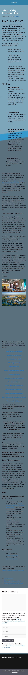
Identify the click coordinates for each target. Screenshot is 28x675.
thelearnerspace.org (12, 555)
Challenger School (14, 363)
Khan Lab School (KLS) (14, 359)
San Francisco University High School (14, 397)
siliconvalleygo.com (12, 559)
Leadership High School (14, 355)
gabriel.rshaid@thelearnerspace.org (13, 570)
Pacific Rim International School (14, 370)
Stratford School (14, 366)
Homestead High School (14, 401)
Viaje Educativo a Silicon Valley (13, 583)
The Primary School (14, 382)
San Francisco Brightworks (14, 351)
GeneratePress (14, 672)
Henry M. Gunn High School (14, 385)
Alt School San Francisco (14, 389)
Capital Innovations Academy (14, 393)
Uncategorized (8, 579)
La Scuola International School (14, 378)
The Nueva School (14, 374)
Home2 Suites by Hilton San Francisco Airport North (15, 505)
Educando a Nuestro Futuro (12, 581)
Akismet (18, 619)
